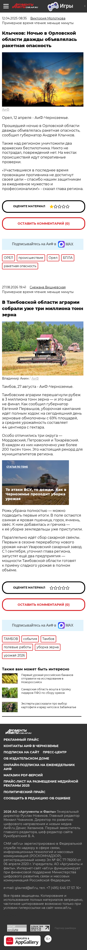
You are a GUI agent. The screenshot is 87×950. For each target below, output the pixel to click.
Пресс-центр (54, 752)
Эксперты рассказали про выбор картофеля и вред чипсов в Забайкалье (48, 705)
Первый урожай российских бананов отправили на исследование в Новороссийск (47, 678)
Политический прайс (24, 792)
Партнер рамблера (65, 928)
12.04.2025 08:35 (14, 18)
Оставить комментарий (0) (44, 224)
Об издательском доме (26, 758)
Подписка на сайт (21, 752)
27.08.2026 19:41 (14, 287)
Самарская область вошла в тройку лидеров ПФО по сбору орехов (46, 691)
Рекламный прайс (21, 740)
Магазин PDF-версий (23, 775)
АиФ (5, 110)
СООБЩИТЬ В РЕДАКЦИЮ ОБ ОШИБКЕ (37, 798)
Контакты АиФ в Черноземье (31, 746)
